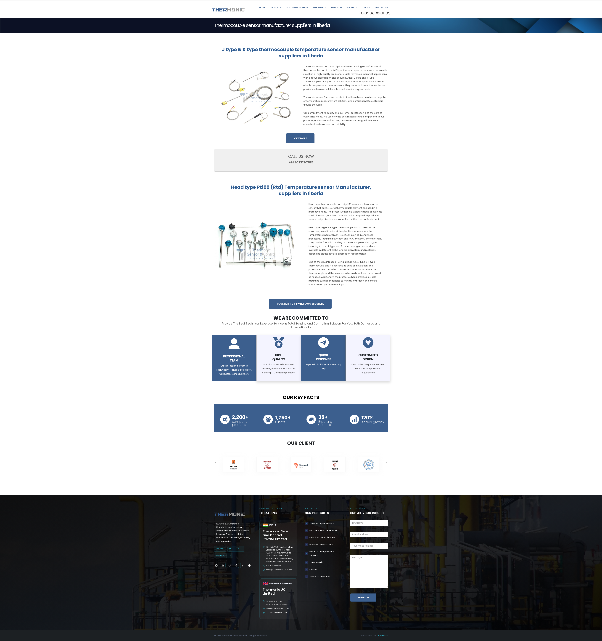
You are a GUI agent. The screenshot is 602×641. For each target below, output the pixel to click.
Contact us (381, 7)
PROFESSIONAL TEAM (234, 358)
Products (275, 7)
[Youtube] (377, 13)
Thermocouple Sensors (321, 523)
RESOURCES (336, 7)
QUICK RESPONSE (323, 357)
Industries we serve (297, 7)
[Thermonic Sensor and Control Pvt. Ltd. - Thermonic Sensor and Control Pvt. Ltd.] (223, 9)
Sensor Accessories (319, 576)
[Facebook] (361, 13)
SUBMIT (362, 597)
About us (352, 7)
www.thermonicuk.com (276, 613)
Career (366, 7)
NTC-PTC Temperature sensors (321, 553)
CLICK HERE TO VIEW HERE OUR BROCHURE (300, 303)
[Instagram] (382, 13)
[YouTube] (242, 565)
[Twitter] (366, 13)
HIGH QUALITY (278, 357)
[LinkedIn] (388, 13)
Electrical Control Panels (322, 537)
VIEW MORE (300, 138)
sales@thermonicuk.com (277, 609)
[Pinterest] (372, 13)
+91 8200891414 (273, 566)
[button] (215, 462)
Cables (313, 569)
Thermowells (316, 562)
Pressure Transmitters (321, 544)
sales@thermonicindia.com (279, 570)
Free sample (319, 7)
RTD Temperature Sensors (323, 530)
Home (262, 7)
